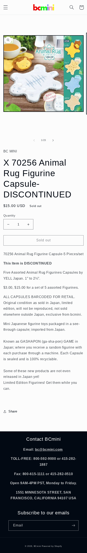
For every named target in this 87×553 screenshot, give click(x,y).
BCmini (37, 546)
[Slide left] (34, 140)
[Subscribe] (73, 525)
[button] (5, 7)
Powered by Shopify (52, 546)
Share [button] (12, 411)
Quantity (9, 215)
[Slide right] (53, 140)
